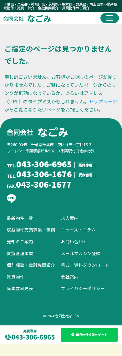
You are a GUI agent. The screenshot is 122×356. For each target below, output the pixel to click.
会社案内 (70, 277)
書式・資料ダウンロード (85, 265)
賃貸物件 (15, 277)
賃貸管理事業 (20, 253)
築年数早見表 (20, 288)
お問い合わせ (74, 241)
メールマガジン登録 (80, 253)
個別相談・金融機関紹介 (31, 265)
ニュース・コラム (78, 229)
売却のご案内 (20, 241)
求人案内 (70, 218)
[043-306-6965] (30, 334)
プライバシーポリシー (83, 288)
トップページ (103, 101)
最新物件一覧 (20, 218)
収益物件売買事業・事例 (31, 229)
